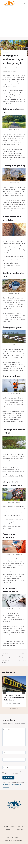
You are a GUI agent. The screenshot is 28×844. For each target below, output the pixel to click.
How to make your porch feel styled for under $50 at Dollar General (14, 698)
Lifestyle (5, 52)
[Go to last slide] (4, 692)
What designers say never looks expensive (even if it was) (7, 657)
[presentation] (14, 684)
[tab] (10, 708)
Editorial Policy (19, 829)
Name (5, 752)
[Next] (23, 692)
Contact (5, 826)
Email (5, 760)
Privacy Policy (21, 826)
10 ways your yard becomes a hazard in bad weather (21, 656)
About (12, 826)
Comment (6, 730)
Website (5, 767)
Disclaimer (7, 829)
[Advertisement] (14, 22)
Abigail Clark (7, 67)
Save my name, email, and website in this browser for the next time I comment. (14, 772)
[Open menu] (24, 4)
